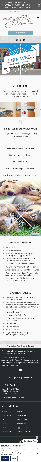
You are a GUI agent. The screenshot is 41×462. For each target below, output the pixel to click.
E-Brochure (22, 419)
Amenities (21, 415)
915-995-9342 (20, 12)
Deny (14, 459)
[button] (39, 4)
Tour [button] (3, 423)
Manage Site (14, 378)
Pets (3, 419)
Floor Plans (6, 415)
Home (4, 411)
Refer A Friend (23, 432)
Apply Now (20, 32)
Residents (21, 423)
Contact (5, 427)
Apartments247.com (10, 360)
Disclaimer (27, 378)
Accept (5, 459)
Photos (20, 411)
